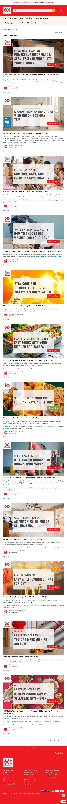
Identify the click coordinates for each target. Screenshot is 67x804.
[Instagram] (60, 753)
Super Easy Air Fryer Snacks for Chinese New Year (21, 656)
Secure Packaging (29, 781)
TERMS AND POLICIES (52, 770)
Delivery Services (29, 772)
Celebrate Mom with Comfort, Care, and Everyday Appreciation (25, 192)
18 (58, 740)
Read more (6, 92)
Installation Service (29, 779)
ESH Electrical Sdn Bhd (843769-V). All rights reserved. (25, 793)
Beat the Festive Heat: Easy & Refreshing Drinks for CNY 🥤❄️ (25, 597)
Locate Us (6, 781)
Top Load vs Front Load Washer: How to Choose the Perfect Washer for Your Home (32, 251)
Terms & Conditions (50, 777)
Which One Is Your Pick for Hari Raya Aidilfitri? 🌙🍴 (22, 418)
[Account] (58, 10)
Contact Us (6, 777)
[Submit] (53, 10)
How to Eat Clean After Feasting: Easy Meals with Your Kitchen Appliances (29, 360)
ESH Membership (29, 774)
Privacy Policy (49, 772)
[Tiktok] (63, 753)
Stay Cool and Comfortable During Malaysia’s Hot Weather (24, 306)
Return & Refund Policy (51, 774)
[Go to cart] (62, 10)
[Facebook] (55, 753)
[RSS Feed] (18, 36)
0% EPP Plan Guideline (9, 784)
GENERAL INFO (8, 770)
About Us (5, 772)
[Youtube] (58, 753)
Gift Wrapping (28, 777)
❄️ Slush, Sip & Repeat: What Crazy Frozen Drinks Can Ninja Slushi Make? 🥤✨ (31, 478)
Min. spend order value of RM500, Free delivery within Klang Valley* (34, 2)
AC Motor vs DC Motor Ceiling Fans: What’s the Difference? (24, 539)
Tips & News (27, 784)
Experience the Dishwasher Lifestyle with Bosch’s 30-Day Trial (25, 133)
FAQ (4, 779)
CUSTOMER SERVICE (30, 770)
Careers (5, 774)
